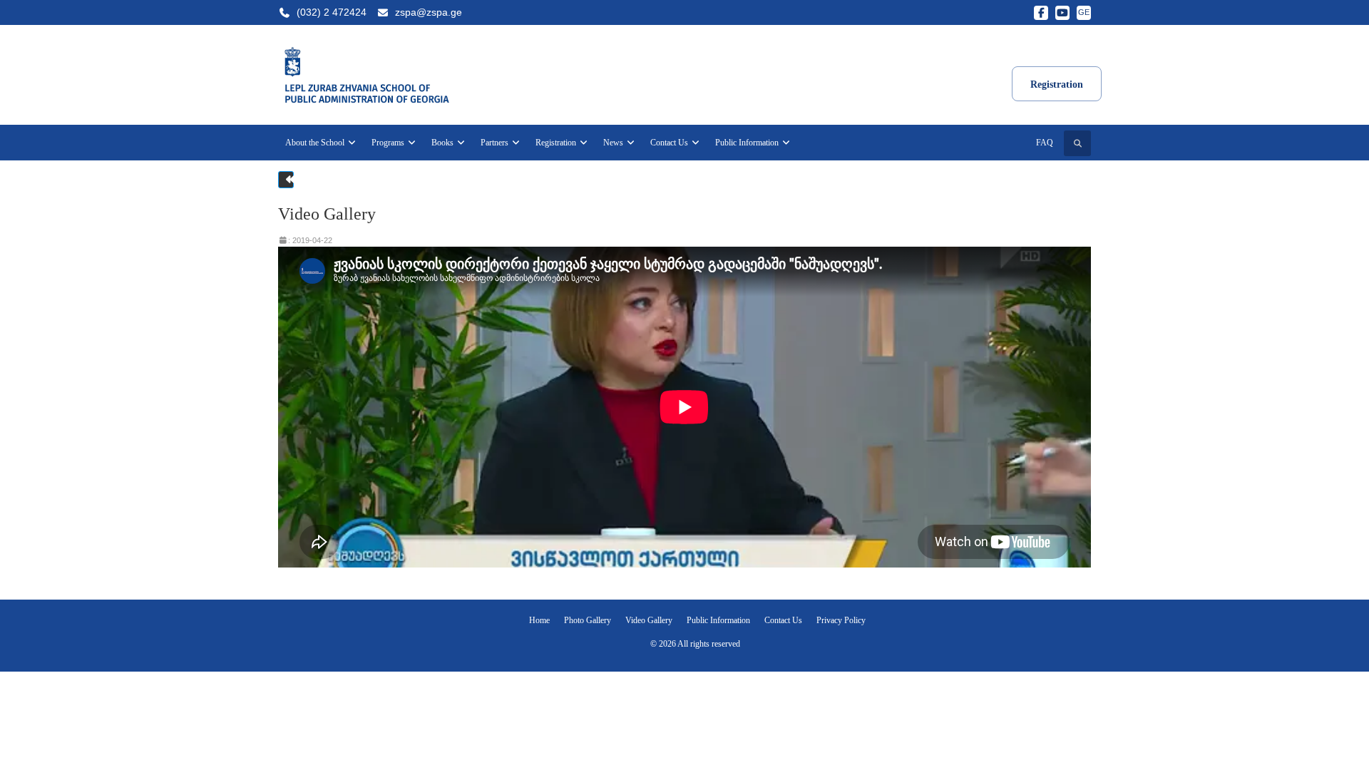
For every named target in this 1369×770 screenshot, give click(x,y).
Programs (388, 143)
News (614, 143)
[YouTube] (1062, 13)
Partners (496, 143)
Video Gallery (648, 620)
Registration (556, 143)
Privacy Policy (841, 620)
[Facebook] (1041, 13)
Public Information (748, 143)
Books (443, 143)
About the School (316, 143)
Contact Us (670, 143)
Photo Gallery (587, 620)
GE (1083, 12)
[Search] (1077, 143)
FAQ (1044, 143)
